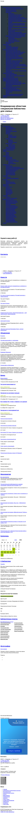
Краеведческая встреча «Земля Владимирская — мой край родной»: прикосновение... (14, 313)
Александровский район (6, 622)
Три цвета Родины (5, 303)
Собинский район (17, 626)
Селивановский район (18, 624)
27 (10, 552)
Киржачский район (4, 632)
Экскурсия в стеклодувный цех (8, 439)
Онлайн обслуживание (8, 800)
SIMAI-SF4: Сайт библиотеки (7, 811)
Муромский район (4, 639)
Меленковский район (5, 637)
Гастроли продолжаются (6, 418)
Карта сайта (6, 804)
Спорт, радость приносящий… (8, 446)
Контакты (4, 254)
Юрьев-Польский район (19, 631)
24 (2, 552)
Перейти (3, 564)
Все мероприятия (5, 477)
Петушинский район (18, 622)
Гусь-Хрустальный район (6, 629)
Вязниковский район (5, 624)
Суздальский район (18, 629)
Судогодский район (18, 627)
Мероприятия (6, 474)
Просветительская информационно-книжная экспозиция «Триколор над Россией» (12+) (11, 485)
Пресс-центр (6, 799)
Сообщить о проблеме (14, 751)
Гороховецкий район (5, 627)
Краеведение (6, 796)
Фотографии (5, 646)
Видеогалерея (4, 378)
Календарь (5, 536)
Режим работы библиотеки (7, 365)
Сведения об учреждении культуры (12, 790)
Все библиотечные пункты (7, 621)
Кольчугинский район (5, 636)
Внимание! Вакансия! (6, 352)
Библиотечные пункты (9, 619)
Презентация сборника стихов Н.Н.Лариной (11, 453)
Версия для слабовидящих (7, 118)
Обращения (6, 801)
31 (2, 555)
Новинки (5, 798)
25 (5, 552)
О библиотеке (6, 561)
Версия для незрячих (6, 119)
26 (7, 552)
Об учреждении (7, 791)
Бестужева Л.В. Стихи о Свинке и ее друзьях (11, 432)
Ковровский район (4, 634)
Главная (5, 789)
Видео (3, 375)
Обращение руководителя (7, 596)
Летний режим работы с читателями (9, 340)
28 (13, 552)
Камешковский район (5, 631)
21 (13, 549)
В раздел (3, 335)
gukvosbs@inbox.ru (5, 116)
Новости (4, 277)
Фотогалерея (4, 649)
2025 (15, 540)
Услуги (4, 794)
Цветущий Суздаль (5, 321)
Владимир (3, 626)
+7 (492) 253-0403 (5, 115)
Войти (4, 121)
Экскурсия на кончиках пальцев (8, 425)
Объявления (5, 333)
